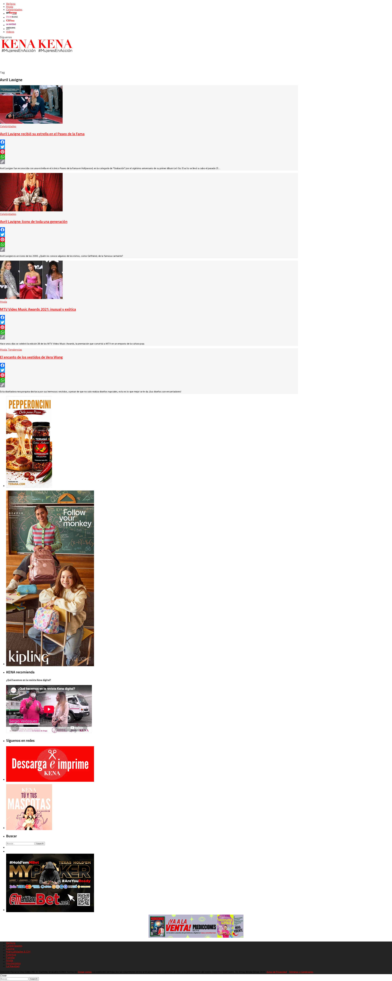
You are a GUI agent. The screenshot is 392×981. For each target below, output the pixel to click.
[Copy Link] (149, 161)
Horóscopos (13, 963)
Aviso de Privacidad (277, 972)
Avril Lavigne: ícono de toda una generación (33, 221)
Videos (10, 31)
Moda (9, 6)
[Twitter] (149, 146)
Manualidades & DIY (18, 951)
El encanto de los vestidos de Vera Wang (31, 357)
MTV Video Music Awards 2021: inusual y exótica (38, 309)
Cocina (10, 948)
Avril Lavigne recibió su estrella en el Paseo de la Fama (42, 134)
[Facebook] (149, 142)
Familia (10, 957)
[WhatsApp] (149, 156)
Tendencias (15, 349)
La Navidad (12, 966)
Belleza (10, 3)
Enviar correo (85, 972)
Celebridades (14, 9)
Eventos (11, 954)
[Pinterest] (149, 151)
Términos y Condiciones (301, 972)
